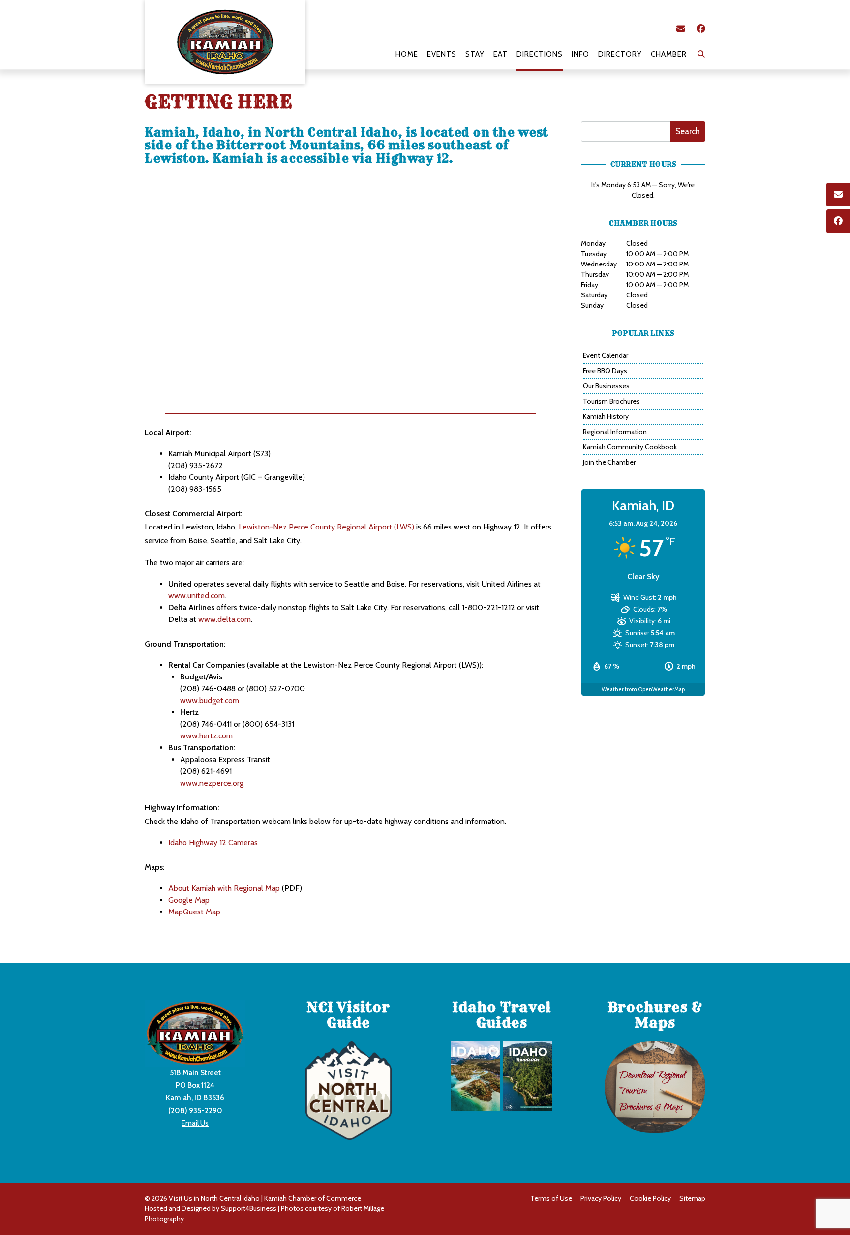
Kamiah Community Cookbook (630, 446)
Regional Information (615, 431)
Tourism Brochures (611, 401)
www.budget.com (209, 700)
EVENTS (441, 54)
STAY (475, 54)
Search (687, 131)
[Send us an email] (680, 29)
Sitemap (692, 1198)
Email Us (195, 1123)
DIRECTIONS (539, 54)
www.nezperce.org (211, 783)
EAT (500, 54)
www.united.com (196, 595)
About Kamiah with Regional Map (224, 888)
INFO (580, 54)
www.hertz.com (206, 735)
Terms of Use (551, 1198)
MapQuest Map (194, 911)
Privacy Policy (600, 1198)
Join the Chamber (609, 462)
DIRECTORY (620, 54)
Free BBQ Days (605, 370)
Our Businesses (606, 386)
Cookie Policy (650, 1198)
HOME (406, 54)
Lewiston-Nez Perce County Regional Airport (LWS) (326, 526)
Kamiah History (606, 416)
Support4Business (248, 1208)
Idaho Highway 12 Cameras (213, 842)
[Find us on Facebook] (701, 29)
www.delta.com (224, 619)
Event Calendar (605, 355)
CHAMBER (669, 54)
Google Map (189, 900)
